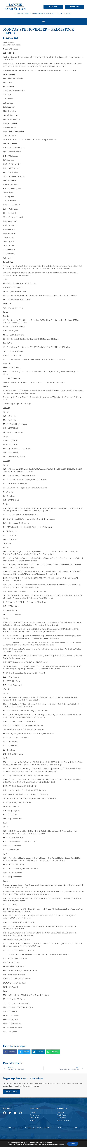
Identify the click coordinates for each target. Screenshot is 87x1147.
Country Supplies (43, 1128)
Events (59, 1128)
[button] (43, 21)
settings (61, 1145)
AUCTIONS (11, 1128)
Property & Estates (27, 1128)
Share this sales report (14, 1046)
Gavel (76, 1128)
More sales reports (12, 1063)
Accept (72, 1144)
